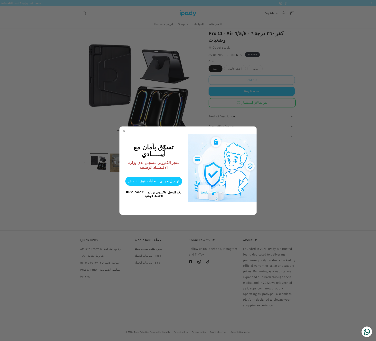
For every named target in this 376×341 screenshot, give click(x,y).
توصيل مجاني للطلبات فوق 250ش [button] (153, 181)
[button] (124, 131)
